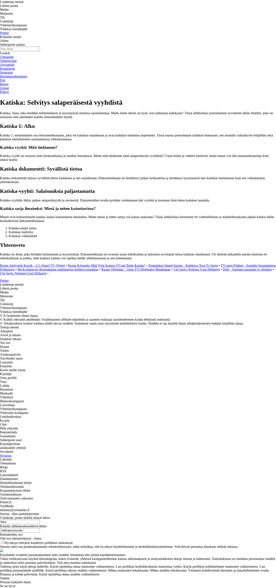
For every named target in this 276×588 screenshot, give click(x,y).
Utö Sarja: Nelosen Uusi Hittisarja (196, 269)
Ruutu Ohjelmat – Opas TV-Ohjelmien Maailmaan (135, 269)
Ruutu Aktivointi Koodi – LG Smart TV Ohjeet (32, 265)
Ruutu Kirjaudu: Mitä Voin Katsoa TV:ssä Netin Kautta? (106, 265)
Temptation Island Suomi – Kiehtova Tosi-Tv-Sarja (183, 265)
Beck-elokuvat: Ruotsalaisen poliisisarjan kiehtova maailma (58, 269)
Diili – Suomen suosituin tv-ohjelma (247, 269)
